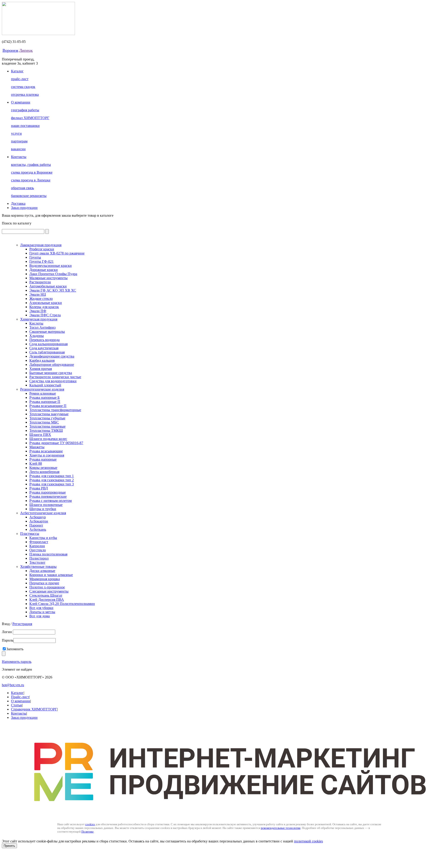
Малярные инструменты (48, 278)
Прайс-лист (20, 697)
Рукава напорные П (44, 402)
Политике (87, 831)
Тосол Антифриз (42, 327)
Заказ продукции (24, 208)
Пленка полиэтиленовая (48, 554)
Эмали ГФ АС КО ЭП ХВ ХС (52, 290)
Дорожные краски (43, 270)
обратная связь (22, 188)
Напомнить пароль (16, 662)
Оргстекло (37, 550)
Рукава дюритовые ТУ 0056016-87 (56, 443)
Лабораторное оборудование (51, 364)
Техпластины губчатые (47, 418)
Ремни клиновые (42, 393)
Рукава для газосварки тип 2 (51, 480)
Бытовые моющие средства (50, 373)
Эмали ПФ (37, 311)
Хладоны (36, 336)
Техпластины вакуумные (49, 414)
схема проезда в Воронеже (31, 172)
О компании (20, 102)
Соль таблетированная (47, 352)
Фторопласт (38, 542)
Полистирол (39, 558)
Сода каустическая (43, 348)
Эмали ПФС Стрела (45, 315)
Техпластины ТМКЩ (46, 430)
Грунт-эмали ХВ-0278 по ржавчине (57, 253)
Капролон (37, 546)
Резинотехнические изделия (42, 389)
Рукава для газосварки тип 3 (51, 484)
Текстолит (37, 562)
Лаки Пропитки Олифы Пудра (53, 274)
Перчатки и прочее (44, 583)
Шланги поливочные (46, 505)
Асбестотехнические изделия (43, 513)
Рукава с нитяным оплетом (50, 501)
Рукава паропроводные (47, 492)
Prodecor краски (41, 249)
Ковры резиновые (43, 468)
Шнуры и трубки (42, 509)
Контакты (18, 157)
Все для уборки (41, 608)
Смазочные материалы (47, 331)
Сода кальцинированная (48, 344)
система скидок (23, 87)
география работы (25, 110)
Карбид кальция (42, 360)
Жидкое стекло (41, 299)
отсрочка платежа (25, 94)
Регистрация (22, 624)
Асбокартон (38, 521)
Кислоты (36, 323)
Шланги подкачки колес (48, 439)
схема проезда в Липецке (30, 180)
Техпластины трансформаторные (55, 410)
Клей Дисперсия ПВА (46, 599)
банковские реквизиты (29, 196)
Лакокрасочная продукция (40, 245)
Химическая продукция (38, 319)
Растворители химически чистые (55, 377)
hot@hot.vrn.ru (13, 685)
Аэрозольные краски (45, 303)
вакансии (18, 149)
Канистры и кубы (43, 538)
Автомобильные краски (48, 286)
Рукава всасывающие (46, 451)
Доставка (18, 203)
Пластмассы (29, 534)
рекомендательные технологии (280, 828)
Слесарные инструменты (49, 591)
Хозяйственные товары (38, 566)
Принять (9, 845)
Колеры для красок (44, 307)
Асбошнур (37, 517)
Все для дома (39, 616)
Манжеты (36, 447)
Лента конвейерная (44, 472)
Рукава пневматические (48, 496)
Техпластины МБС (44, 422)
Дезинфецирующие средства (51, 356)
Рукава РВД (38, 488)
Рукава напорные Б (44, 397)
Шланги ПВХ (40, 435)
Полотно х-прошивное (47, 587)
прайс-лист (19, 79)
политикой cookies (308, 841)
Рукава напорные (43, 459)
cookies (90, 824)
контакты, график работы (31, 165)
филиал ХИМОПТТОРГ (30, 118)
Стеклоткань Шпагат (45, 595)
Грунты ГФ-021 (41, 261)
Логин (7, 632)
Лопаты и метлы (42, 612)
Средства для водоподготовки (53, 381)
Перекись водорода (44, 340)
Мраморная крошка (44, 579)
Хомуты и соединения (46, 455)
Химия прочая (40, 369)
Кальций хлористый (45, 385)
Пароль (7, 640)
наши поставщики (25, 126)
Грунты (35, 257)
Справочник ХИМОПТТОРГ (34, 709)
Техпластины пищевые (47, 426)
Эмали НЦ (37, 294)
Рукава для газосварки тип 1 (51, 476)
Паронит (36, 525)
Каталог (17, 71)
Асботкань (37, 529)
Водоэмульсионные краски (50, 266)
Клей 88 (35, 463)
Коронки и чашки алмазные (51, 575)
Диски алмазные (42, 571)
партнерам (19, 141)
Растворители (40, 282)
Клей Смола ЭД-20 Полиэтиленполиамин (62, 604)
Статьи (16, 705)
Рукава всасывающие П (47, 406)
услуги (16, 133)
